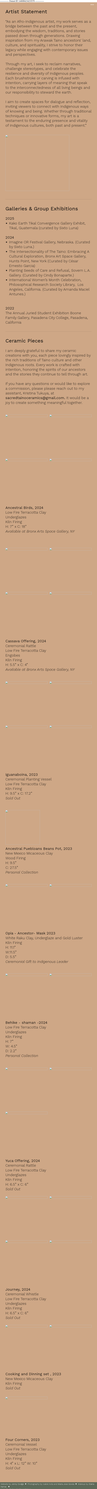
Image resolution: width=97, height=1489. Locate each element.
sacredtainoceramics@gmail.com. (35, 398)
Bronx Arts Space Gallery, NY (51, 531)
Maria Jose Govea (66, 1484)
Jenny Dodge (18, 1484)
